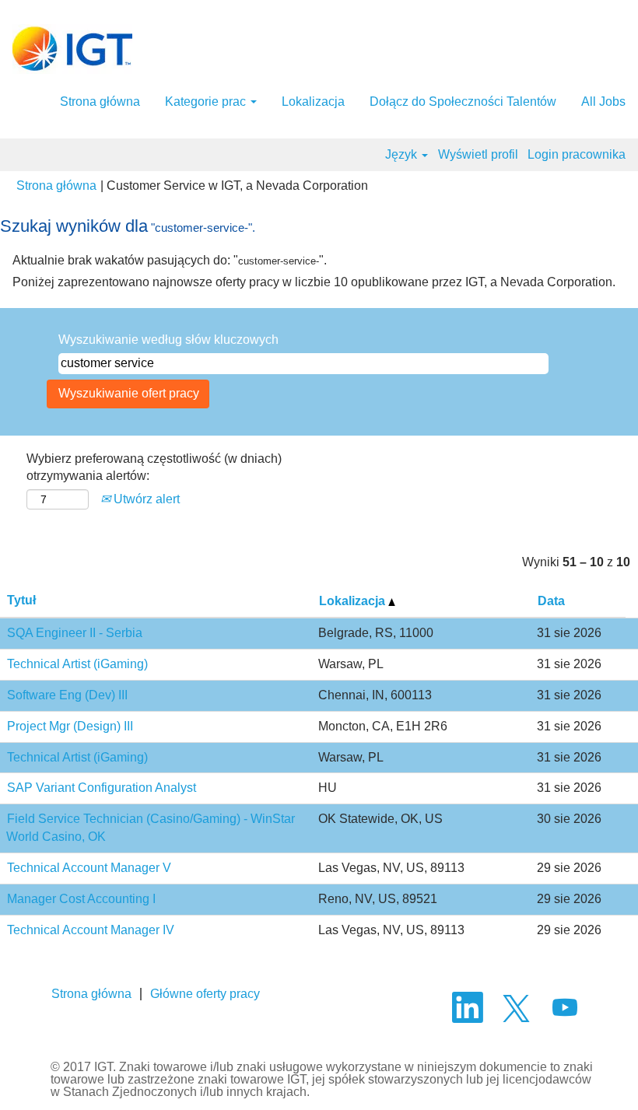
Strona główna (100, 101)
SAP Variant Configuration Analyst (101, 787)
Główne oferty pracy (205, 993)
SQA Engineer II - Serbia (74, 632)
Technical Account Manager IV (90, 930)
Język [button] (402, 154)
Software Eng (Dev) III (67, 695)
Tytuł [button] (21, 600)
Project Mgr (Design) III (70, 726)
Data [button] (551, 601)
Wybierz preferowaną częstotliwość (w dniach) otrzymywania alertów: (154, 467)
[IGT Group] (72, 49)
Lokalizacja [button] (353, 601)
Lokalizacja (313, 101)
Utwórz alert (145, 499)
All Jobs (603, 101)
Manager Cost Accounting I (81, 898)
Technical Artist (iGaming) (77, 664)
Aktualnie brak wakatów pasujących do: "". (169, 260)
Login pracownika (577, 154)
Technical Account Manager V (89, 867)
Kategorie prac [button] (207, 101)
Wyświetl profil (478, 154)
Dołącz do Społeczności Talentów (463, 101)
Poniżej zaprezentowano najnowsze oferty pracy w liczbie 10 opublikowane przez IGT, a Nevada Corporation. (313, 282)
